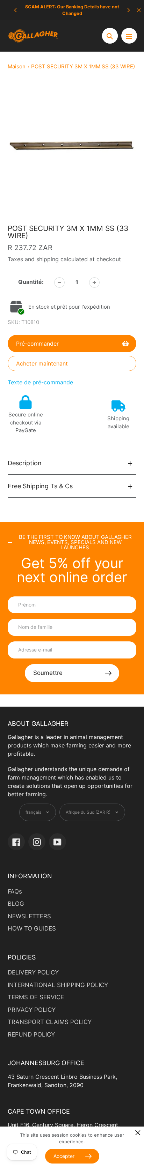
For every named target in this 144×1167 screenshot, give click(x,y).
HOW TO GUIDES (32, 928)
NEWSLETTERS (29, 916)
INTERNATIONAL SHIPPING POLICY (58, 984)
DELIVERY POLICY (33, 972)
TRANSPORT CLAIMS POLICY (50, 1021)
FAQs (15, 891)
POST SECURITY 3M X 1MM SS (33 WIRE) (83, 66)
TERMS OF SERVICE (36, 997)
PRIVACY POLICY (32, 1009)
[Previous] (15, 10)
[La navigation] (129, 36)
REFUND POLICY (31, 1034)
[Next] (128, 10)
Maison (17, 66)
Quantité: (31, 281)
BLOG (16, 903)
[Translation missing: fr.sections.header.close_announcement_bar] (138, 10)
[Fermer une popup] (138, 1132)
